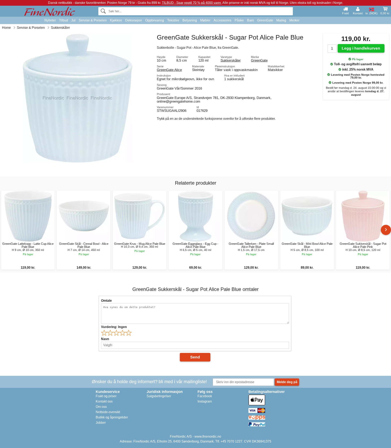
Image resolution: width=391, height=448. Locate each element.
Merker (294, 20)
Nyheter (50, 20)
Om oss (101, 406)
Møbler (205, 20)
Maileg (281, 20)
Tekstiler (173, 20)
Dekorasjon (133, 20)
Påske (239, 20)
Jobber (101, 422)
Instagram (205, 401)
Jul (73, 20)
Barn (250, 20)
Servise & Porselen (93, 20)
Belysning (189, 20)
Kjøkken (116, 20)
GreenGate (265, 20)
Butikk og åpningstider (112, 417)
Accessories (222, 20)
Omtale (106, 300)
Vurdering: (114, 327)
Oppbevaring (154, 20)
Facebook (205, 396)
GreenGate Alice (169, 70)
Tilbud (63, 20)
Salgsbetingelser (159, 396)
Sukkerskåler (231, 60)
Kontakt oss (104, 401)
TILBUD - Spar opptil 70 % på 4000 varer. (192, 2)
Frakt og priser (106, 396)
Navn (105, 339)
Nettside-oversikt (108, 412)
